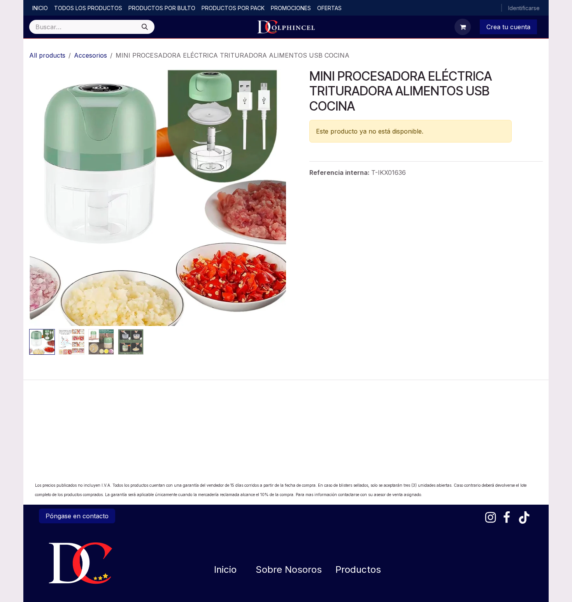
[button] (42, 197)
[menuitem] (40, 8)
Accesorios (90, 55)
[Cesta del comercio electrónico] (462, 27)
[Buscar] (144, 27)
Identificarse (524, 8)
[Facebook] (507, 517)
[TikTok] (524, 517)
